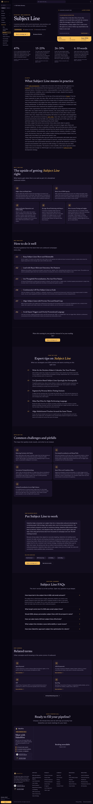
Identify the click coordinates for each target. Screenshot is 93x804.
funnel (68, 96)
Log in (5, 802)
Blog (4, 27)
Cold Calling (60, 557)
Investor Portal (60, 786)
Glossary (4, 32)
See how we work (47, 563)
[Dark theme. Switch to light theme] (90, 2)
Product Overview (48, 775)
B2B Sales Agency (36, 775)
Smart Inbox (47, 783)
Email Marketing (18, 29)
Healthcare (83, 779)
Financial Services (85, 777)
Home (2, 11)
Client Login (47, 790)
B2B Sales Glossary (20, 5)
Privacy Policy (79, 801)
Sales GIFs (5, 43)
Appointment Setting (36, 787)
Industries (3, 17)
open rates (51, 117)
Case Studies (5, 38)
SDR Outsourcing (40, 557)
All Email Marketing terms (51, 695)
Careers (58, 781)
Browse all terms (37, 34)
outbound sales (68, 147)
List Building (50, 557)
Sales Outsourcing (36, 793)
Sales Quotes (5, 45)
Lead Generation (36, 781)
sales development (34, 86)
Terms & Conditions (87, 801)
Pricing (2, 20)
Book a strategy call (21, 34)
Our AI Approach (48, 788)
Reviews (58, 783)
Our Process (59, 777)
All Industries (84, 786)
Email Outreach (84, 33)
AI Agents (46, 786)
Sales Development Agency (36, 778)
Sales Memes (5, 40)
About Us (59, 775)
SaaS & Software (85, 775)
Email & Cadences (48, 779)
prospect (27, 88)
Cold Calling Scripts (5, 30)
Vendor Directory (6, 36)
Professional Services (86, 783)
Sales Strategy (35, 795)
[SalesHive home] (22, 773)
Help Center (5, 34)
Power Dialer (47, 777)
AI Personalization (48, 781)
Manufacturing (84, 781)
